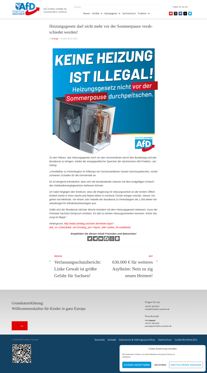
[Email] (100, 238)
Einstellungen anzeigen (186, 365)
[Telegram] (190, 13)
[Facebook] (180, 13)
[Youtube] (171, 13)
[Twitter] (89, 238)
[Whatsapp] (111, 238)
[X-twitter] (185, 13)
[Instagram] (175, 13)
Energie (55, 38)
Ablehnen (160, 365)
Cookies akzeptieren (137, 365)
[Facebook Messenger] (117, 238)
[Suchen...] (117, 7)
